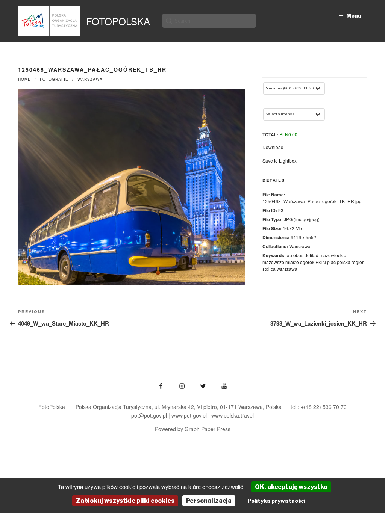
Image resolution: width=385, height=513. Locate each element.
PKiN (320, 262)
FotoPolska (118, 21)
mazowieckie (333, 255)
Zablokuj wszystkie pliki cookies (125, 500)
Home (24, 79)
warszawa (287, 269)
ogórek (307, 262)
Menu (353, 15)
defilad (311, 255)
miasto (292, 262)
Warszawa (90, 79)
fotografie (54, 79)
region (358, 262)
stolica (269, 269)
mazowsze (273, 262)
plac (331, 262)
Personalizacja (209, 500)
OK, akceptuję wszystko (291, 486)
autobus (295, 255)
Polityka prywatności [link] (276, 501)
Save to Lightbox (279, 160)
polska (343, 262)
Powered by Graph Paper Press (192, 429)
